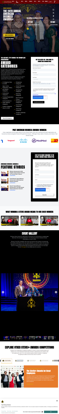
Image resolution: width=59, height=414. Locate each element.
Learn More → (13, 175)
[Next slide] (56, 292)
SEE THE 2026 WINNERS (10, 38)
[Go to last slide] (3, 292)
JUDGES (26, 1)
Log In (54, 2)
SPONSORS (30, 1)
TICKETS (39, 1)
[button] (6, 338)
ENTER (22, 1)
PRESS (35, 1)
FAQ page (23, 247)
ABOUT (13, 1)
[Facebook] (53, 10)
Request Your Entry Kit (9, 35)
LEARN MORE (30, 384)
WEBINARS (46, 1)
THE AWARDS (17, 2)
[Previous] (28, 29)
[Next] (31, 29)
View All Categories (7, 118)
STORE (43, 1)
